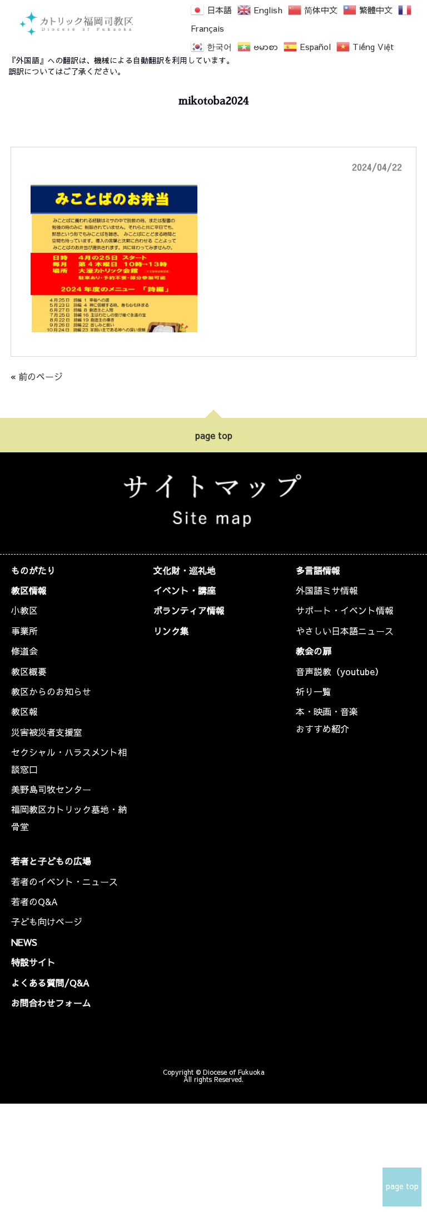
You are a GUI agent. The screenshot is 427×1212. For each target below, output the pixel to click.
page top (213, 435)
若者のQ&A (34, 901)
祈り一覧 (313, 691)
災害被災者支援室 (46, 732)
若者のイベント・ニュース (64, 881)
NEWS (24, 942)
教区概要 (29, 671)
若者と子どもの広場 (51, 861)
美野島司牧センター (51, 789)
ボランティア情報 (189, 610)
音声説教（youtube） (340, 671)
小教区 (24, 610)
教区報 (24, 711)
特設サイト (33, 962)
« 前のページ (37, 376)
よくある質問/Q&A (50, 982)
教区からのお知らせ (51, 691)
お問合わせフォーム (51, 1002)
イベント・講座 (184, 590)
